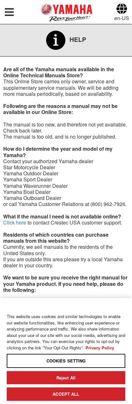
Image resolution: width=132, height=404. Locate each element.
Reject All (66, 378)
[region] (66, 351)
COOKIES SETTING (66, 361)
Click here (14, 222)
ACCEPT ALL (66, 394)
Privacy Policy (100, 348)
